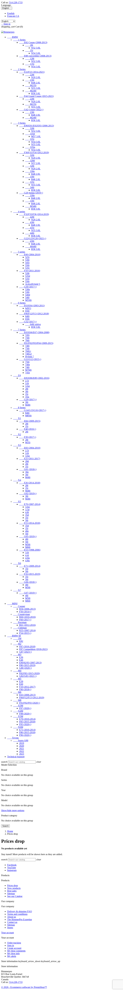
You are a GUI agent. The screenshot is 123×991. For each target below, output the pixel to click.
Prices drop (12, 885)
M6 (17, 692)
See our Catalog (14, 896)
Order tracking (14, 942)
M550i (28, 300)
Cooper (19, 606)
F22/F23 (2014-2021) (32, 72)
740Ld (28, 354)
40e (27, 531)
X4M (18, 711)
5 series (19, 252)
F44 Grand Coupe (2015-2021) (36, 96)
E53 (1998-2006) (29, 550)
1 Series (19, 39)
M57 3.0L (36, 136)
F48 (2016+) (27, 429)
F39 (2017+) (27, 437)
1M (17, 638)
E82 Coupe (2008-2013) (33, 42)
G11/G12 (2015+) (30, 359)
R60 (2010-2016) (27, 617)
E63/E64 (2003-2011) (32, 305)
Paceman (20, 622)
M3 (17, 654)
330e (30, 171)
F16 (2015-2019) (29, 574)
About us (11, 917)
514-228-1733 (15, 2)
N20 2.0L (35, 77)
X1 (17, 418)
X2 (17, 434)
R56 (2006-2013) (27, 609)
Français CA (13, 16)
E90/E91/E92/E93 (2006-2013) (36, 125)
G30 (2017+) (27, 286)
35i (29, 50)
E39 (21, 681)
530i (27, 260)
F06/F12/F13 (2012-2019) (31, 697)
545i (27, 262)
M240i (30, 90)
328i (29, 128)
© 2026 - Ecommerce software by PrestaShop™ (24, 987)
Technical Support (15, 756)
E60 (21, 684)
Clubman (20, 627)
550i (27, 265)
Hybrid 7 (29, 356)
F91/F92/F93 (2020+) (29, 703)
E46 (21, 660)
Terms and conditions (17, 914)
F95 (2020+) (25, 724)
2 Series (19, 69)
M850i (28, 415)
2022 (21, 751)
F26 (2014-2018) (29, 482)
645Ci (28, 308)
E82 (21, 641)
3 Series (19, 123)
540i (27, 297)
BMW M (14, 636)
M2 (17, 644)
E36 (21, 657)
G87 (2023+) (25, 652)
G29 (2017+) (27, 399)
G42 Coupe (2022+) (31, 109)
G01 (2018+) (27, 469)
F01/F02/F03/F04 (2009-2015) (36, 343)
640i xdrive (33, 324)
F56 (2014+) (25, 611)
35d (27, 515)
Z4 (17, 375)
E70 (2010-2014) (27, 719)
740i (27, 346)
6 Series (19, 303)
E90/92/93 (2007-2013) (30, 662)
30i (26, 391)
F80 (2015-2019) (27, 665)
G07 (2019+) (27, 593)
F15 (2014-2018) (29, 523)
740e (27, 364)
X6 (17, 563)
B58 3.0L (35, 93)
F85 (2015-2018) (27, 721)
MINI (12, 603)
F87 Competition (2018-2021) (33, 649)
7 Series (19, 329)
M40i (27, 405)
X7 (17, 590)
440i (29, 233)
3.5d (27, 509)
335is (30, 147)
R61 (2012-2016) (27, 625)
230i (29, 80)
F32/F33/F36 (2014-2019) (34, 214)
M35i (27, 442)
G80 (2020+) (25, 668)
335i (29, 139)
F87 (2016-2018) (27, 646)
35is (27, 397)
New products (14, 888)
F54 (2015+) (25, 633)
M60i (27, 547)
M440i (30, 246)
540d (27, 295)
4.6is (27, 558)
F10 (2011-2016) (29, 270)
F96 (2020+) (25, 735)
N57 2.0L (35, 163)
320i (29, 155)
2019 (21, 743)
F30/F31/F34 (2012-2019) (34, 152)
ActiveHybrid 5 (32, 284)
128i (29, 58)
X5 (17, 501)
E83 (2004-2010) (29, 448)
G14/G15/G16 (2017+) (32, 410)
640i (27, 316)
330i (29, 176)
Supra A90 (20, 740)
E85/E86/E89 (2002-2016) (34, 378)
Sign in (10, 945)
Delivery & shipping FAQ (19, 911)
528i (27, 273)
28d (27, 461)
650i (27, 311)
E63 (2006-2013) (27, 695)
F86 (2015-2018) (27, 732)
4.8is (27, 560)
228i (29, 74)
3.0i (27, 383)
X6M (18, 727)
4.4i (27, 555)
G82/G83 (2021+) (27, 676)
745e (27, 372)
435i (29, 227)
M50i (27, 544)
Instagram (11, 870)
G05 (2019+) (27, 536)
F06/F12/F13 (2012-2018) (34, 313)
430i (29, 222)
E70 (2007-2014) (29, 504)
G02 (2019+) (27, 493)
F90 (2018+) (25, 689)
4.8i (27, 512)
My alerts (11, 956)
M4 (17, 670)
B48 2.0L (35, 82)
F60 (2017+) (25, 619)
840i (27, 413)
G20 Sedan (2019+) (31, 193)
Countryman (21, 614)
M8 (17, 700)
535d (27, 276)
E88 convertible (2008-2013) (35, 56)
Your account (7, 932)
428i (29, 217)
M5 (17, 678)
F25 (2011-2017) (29, 458)
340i (29, 187)
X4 (17, 480)
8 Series (19, 407)
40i (26, 539)
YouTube (11, 867)
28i (29, 45)
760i (27, 340)
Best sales (11, 891)
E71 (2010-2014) (27, 729)
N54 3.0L (35, 53)
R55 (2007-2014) (27, 630)
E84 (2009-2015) (29, 421)
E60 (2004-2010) (29, 254)
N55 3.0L (35, 88)
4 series (19, 211)
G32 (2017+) (27, 321)
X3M (18, 705)
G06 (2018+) (27, 582)
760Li (28, 351)
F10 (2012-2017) (27, 687)
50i (26, 520)
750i (27, 337)
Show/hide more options (12, 810)
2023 (21, 754)
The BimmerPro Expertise (19, 919)
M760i (28, 370)
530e (27, 289)
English (10, 13)
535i (27, 268)
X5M (18, 716)
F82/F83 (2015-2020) (29, 673)
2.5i (27, 380)
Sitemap (11, 893)
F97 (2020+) (25, 708)
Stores (10, 927)
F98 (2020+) (25, 713)
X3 (17, 445)
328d (30, 160)
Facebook (11, 865)
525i (27, 257)
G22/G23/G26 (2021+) (32, 238)
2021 (21, 748)
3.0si (27, 386)
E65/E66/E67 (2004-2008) (34, 332)
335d (30, 133)
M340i (30, 206)
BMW (12, 37)
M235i (30, 85)
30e (27, 472)
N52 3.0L (35, 48)
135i (29, 64)
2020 (21, 746)
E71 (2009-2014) (29, 566)
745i (27, 335)
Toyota (13, 738)
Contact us (12, 922)
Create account (14, 948)
